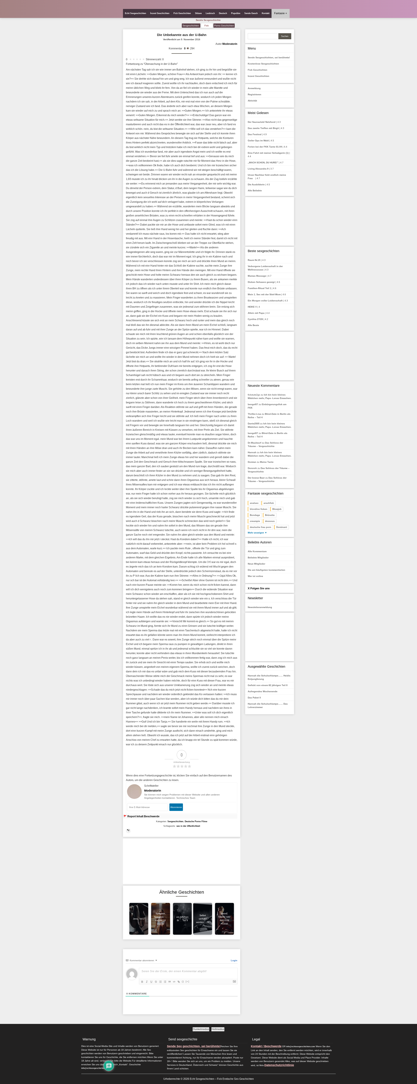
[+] (187, 981)
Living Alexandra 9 (258, 168)
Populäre (235, 13)
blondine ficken (258, 509)
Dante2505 (253, 423)
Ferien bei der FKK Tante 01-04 (265, 146)
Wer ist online (255, 576)
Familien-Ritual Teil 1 (259, 288)
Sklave (198, 13)
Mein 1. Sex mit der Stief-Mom (264, 294)
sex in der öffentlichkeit (188, 826)
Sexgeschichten (191, 25)
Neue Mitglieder (256, 563)
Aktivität (252, 100)
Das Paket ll (254, 697)
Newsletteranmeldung (260, 607)
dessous (270, 521)
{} (183, 981)
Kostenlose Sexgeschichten (263, 63)
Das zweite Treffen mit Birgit (263, 128)
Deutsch (223, 13)
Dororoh (252, 468)
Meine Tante (266, 462)
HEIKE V (252, 306)
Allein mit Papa (256, 313)
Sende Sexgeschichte (208, 20)
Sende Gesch (251, 13)
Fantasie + (280, 13)
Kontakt (265, 13)
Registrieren (254, 94)
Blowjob (276, 509)
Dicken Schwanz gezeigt (261, 282)
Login (233, 960)
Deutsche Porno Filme (196, 821)
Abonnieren (176, 807)
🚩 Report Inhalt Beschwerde (141, 816)
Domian (252, 462)
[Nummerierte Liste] (160, 982)
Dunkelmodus (201, 1029)
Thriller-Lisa (254, 414)
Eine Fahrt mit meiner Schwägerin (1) (268, 153)
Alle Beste (253, 325)
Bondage (255, 515)
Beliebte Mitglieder (258, 557)
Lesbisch (210, 13)
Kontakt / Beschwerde (266, 1046)
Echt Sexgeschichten (135, 13)
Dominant (281, 527)
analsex (254, 503)
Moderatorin (152, 790)
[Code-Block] (174, 982)
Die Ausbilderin (256, 184)
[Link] (178, 982)
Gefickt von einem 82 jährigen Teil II (268, 685)
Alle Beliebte (255, 190)
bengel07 (253, 404)
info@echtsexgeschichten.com (95, 1068)
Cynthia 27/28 (255, 319)
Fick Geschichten (182, 13)
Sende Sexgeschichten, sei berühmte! (269, 57)
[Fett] (142, 982)
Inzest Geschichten (258, 76)
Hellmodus (218, 1029)
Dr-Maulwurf (254, 442)
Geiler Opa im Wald (258, 140)
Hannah (252, 452)
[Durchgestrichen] (156, 982)
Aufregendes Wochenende (262, 691)
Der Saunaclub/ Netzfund (261, 122)
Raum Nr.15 (254, 260)
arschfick (269, 503)
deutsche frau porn (260, 527)
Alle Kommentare (257, 551)
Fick (206, 25)
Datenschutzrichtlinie (279, 1065)
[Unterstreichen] (151, 982)
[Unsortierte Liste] (165, 982)
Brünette (270, 515)
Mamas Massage (257, 276)
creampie (255, 521)
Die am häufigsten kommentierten (266, 570)
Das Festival (254, 134)
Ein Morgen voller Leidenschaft (265, 300)
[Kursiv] (146, 982)
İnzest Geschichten (159, 13)
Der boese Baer (256, 477)
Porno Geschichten (224, 25)
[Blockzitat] (169, 982)
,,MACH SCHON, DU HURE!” (263, 162)
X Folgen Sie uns (259, 588)
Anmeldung (254, 88)
